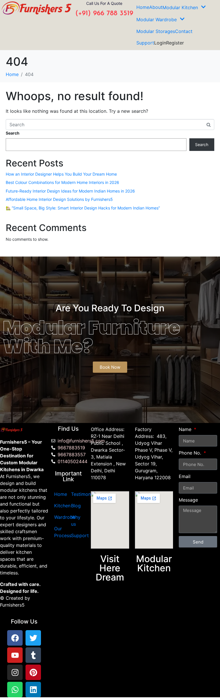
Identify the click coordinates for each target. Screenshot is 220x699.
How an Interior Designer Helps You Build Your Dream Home (61, 174)
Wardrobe (64, 517)
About (155, 7)
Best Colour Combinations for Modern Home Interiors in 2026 (62, 182)
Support (145, 43)
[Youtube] (15, 655)
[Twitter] (33, 638)
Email (184, 476)
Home (142, 7)
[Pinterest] (33, 672)
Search (12, 133)
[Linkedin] (33, 689)
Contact (183, 31)
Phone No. (191, 453)
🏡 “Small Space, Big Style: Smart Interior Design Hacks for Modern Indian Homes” (83, 207)
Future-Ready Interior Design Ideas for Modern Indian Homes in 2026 (70, 191)
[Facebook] (15, 638)
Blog (76, 505)
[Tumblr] (33, 655)
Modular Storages (155, 31)
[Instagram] (15, 672)
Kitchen (62, 505)
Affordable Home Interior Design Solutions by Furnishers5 (59, 199)
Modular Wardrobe (156, 19)
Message (188, 500)
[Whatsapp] (15, 689)
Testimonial (83, 494)
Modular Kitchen (180, 7)
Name (186, 429)
